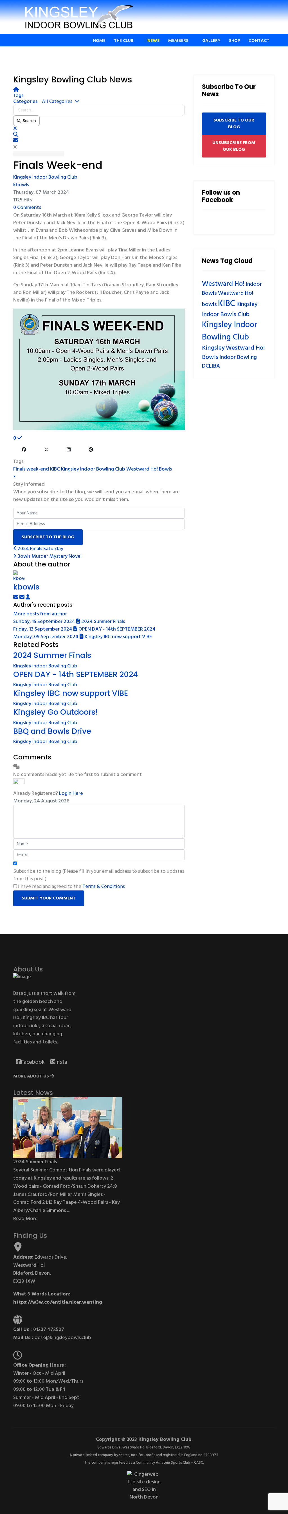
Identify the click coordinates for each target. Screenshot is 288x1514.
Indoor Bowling (238, 357)
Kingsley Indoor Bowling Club (45, 177)
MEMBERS (178, 40)
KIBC (55, 469)
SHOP (234, 40)
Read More (25, 1219)
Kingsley (213, 348)
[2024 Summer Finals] (67, 1127)
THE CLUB (124, 40)
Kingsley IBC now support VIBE (70, 693)
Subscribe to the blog (48, 537)
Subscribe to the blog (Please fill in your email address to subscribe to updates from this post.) (98, 875)
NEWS (153, 40)
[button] (99, 135)
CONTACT (259, 40)
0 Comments (27, 208)
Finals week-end (31, 469)
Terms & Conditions (103, 887)
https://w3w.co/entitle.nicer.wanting (57, 1302)
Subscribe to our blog (233, 124)
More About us (31, 1076)
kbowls (21, 185)
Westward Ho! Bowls (149, 469)
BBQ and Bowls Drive (52, 731)
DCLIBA (211, 366)
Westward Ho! (223, 284)
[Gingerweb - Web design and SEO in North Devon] (144, 1486)
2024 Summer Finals (52, 655)
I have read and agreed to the (71, 886)
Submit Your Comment (49, 898)
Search (28, 120)
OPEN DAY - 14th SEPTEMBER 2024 (75, 674)
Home (99, 40)
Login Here (71, 793)
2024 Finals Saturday (39, 549)
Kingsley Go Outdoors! (55, 712)
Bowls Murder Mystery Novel (49, 556)
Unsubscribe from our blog (233, 146)
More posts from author (40, 614)
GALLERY (211, 40)
